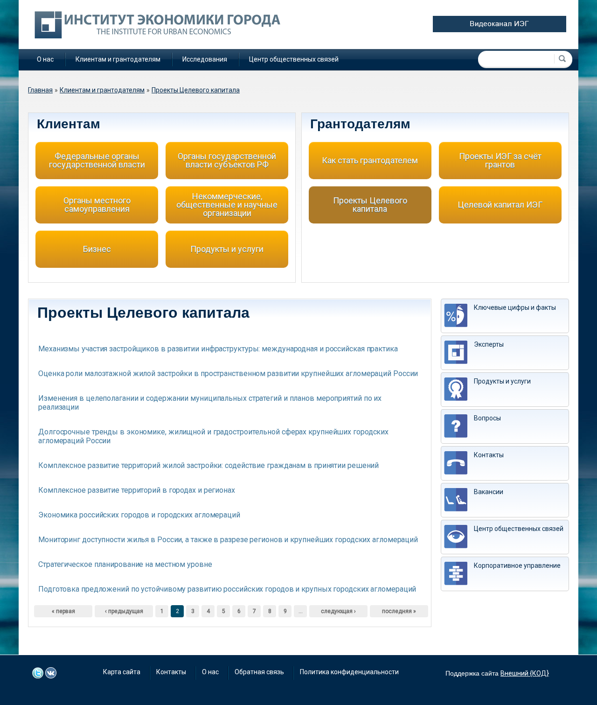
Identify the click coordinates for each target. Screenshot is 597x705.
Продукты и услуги (227, 249)
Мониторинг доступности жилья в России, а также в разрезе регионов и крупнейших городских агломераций (228, 539)
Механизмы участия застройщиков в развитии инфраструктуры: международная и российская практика (218, 348)
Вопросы (487, 418)
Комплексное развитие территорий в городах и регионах (136, 490)
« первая (63, 611)
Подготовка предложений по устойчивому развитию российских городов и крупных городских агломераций (227, 589)
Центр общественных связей (294, 59)
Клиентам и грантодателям (118, 59)
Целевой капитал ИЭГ (500, 204)
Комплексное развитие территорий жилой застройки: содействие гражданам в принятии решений (208, 465)
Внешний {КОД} (524, 673)
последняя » (399, 611)
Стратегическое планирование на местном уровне (125, 564)
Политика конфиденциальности (349, 672)
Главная (40, 90)
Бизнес (97, 249)
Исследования (204, 59)
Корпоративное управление (517, 565)
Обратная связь (259, 672)
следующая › (338, 611)
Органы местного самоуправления (97, 204)
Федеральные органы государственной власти (97, 160)
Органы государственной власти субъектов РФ (227, 160)
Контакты (489, 455)
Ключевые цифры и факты (515, 307)
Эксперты (489, 344)
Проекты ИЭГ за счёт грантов (500, 160)
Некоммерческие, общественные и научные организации (227, 204)
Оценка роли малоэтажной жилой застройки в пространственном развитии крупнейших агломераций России (228, 373)
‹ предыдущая (124, 611)
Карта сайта (121, 672)
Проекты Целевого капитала (196, 90)
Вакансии (488, 492)
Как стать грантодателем (370, 160)
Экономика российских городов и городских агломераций (139, 514)
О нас (45, 59)
